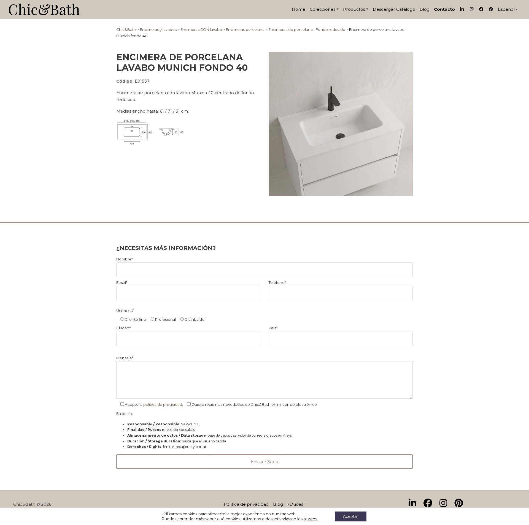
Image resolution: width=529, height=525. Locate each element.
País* (273, 328)
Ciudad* (123, 328)
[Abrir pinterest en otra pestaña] (461, 503)
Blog (425, 9)
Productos (354, 9)
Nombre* (124, 259)
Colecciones (322, 9)
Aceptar (350, 516)
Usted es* (125, 310)
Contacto (444, 9)
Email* (121, 282)
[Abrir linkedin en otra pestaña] (414, 503)
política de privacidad (162, 404)
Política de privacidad (246, 504)
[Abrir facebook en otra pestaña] (430, 503)
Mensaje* (124, 358)
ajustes (310, 518)
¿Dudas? (296, 504)
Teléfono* (277, 282)
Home (298, 9)
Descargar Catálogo (394, 9)
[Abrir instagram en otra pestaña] (445, 503)
